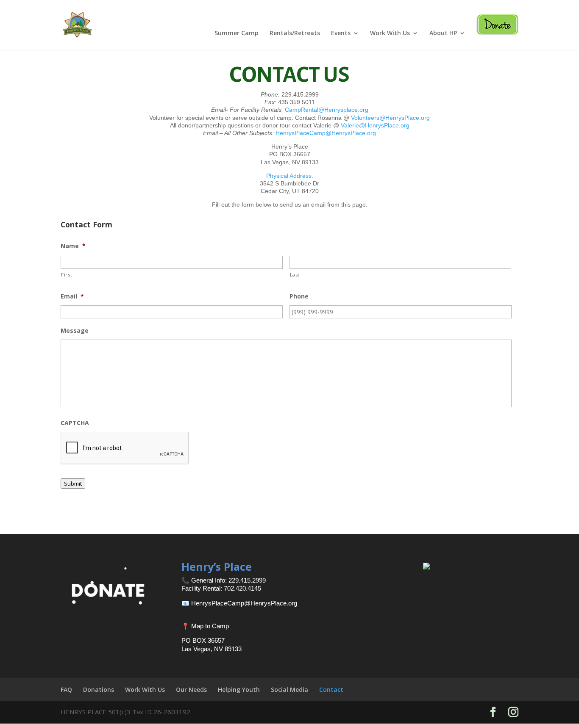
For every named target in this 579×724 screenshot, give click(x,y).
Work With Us (390, 33)
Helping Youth (239, 689)
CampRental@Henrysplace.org (326, 109)
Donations (98, 689)
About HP (443, 33)
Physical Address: (289, 175)
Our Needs (191, 689)
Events (341, 33)
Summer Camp (236, 33)
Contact (331, 689)
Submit (73, 483)
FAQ (66, 689)
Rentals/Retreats (295, 33)
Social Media (289, 689)
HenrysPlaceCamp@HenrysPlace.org (326, 133)
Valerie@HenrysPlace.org (375, 125)
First (66, 274)
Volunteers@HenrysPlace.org (390, 117)
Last (295, 274)
